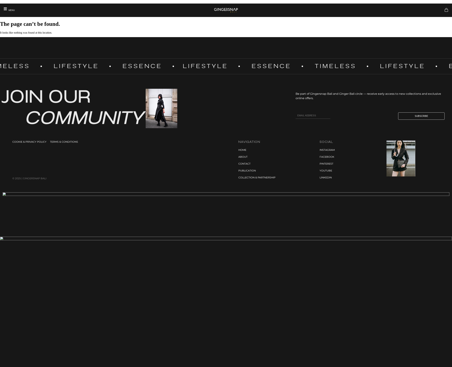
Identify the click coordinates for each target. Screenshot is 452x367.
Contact (244, 163)
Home (242, 150)
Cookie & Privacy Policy (29, 141)
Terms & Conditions (64, 141)
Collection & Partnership (256, 177)
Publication (247, 170)
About (243, 156)
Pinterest (326, 163)
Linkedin (326, 177)
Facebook (327, 156)
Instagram (327, 150)
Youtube (326, 170)
